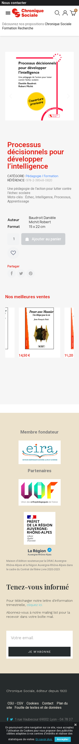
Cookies (33, 703)
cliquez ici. (35, 605)
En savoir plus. (44, 739)
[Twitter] (21, 273)
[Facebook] (11, 273)
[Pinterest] (30, 273)
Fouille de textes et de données (38, 708)
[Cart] (73, 13)
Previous (11, 355)
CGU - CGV (15, 703)
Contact (47, 703)
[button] (10, 96)
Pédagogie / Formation (42, 176)
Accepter (62, 739)
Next (67, 355)
